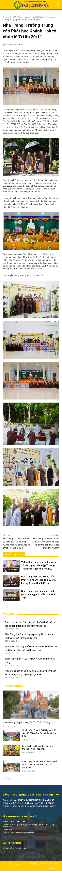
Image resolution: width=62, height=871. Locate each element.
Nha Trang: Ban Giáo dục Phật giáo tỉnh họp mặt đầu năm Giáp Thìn (38, 594)
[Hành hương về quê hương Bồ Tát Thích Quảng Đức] (31, 705)
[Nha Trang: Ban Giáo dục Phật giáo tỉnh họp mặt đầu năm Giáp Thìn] (11, 595)
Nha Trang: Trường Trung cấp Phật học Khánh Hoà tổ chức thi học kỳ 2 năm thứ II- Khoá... (38, 580)
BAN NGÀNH (18, 17)
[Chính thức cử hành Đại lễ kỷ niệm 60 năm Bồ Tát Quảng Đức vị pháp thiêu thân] (11, 735)
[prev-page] (4, 606)
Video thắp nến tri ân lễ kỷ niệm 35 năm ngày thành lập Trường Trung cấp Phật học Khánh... (38, 565)
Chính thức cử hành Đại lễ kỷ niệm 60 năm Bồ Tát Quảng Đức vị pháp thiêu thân (39, 733)
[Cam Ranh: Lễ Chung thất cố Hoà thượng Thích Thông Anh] (11, 750)
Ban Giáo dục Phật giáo (34, 17)
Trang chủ (7, 17)
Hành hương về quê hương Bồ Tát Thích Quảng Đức (29, 722)
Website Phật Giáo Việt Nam (15, 848)
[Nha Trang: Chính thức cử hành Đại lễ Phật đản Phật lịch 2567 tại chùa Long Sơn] (11, 766)
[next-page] (9, 606)
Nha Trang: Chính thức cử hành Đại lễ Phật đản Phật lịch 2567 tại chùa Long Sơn (39, 764)
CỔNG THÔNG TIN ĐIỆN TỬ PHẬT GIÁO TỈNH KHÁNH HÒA (31, 795)
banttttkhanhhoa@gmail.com (21, 832)
